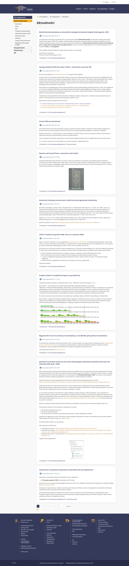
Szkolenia (18, 38)
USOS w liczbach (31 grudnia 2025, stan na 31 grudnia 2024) (61, 235)
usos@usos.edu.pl (65, 418)
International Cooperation (105, 526)
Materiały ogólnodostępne (28, 548)
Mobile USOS (101, 530)
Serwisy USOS (25, 527)
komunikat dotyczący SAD (60, 74)
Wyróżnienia (24, 531)
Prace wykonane (71, 144)
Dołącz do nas (25, 522)
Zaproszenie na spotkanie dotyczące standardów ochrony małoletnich (66, 470)
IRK (15, 53)
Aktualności (18, 24)
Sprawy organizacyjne (20, 21)
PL (112, 2)
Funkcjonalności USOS (27, 525)
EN (115, 2)
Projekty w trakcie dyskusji (22, 31)
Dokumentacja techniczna (79, 524)
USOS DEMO (24, 535)
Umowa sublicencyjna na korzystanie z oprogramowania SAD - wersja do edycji (65, 105)
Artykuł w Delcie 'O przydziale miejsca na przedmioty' (59, 275)
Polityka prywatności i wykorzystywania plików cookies (79, 563)
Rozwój (23, 533)
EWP (99, 528)
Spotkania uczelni (20, 36)
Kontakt (78, 9)
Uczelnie (23, 539)
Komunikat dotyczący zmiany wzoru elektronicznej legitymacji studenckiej (68, 200)
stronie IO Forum (60, 349)
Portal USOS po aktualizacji (49, 121)
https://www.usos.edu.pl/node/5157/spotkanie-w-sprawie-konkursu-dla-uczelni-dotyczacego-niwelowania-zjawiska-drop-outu (74, 382)
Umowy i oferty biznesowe (22, 40)
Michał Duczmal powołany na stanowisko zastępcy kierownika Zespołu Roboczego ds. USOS (74, 32)
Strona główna (43, 17)
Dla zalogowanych (102, 9)
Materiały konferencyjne (79, 534)
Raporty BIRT (50, 543)
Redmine (49, 535)
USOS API (75, 542)
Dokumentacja (18, 50)
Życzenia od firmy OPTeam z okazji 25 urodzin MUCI (58, 153)
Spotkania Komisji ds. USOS (22, 33)
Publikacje (92, 9)
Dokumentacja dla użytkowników (77, 521)
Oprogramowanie (19, 48)
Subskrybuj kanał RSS (37, 509)
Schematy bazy (51, 539)
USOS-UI (74, 544)
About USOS (101, 520)
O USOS (85, 9)
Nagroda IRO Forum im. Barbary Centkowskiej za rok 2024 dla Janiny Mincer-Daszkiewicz (73, 336)
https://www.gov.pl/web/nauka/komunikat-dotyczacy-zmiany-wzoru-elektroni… (78, 222)
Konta (17, 26)
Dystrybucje (50, 537)
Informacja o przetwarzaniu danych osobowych (52, 563)
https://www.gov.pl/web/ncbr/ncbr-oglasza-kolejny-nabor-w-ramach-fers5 (76, 428)
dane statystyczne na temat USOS (77, 242)
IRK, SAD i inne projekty (27, 529)
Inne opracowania (77, 536)
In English (111, 9)
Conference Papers (103, 524)
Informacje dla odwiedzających (56, 58)
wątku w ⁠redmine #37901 (47, 485)
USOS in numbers (103, 522)
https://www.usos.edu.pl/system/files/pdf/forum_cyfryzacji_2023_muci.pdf (80, 398)
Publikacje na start (26, 546)
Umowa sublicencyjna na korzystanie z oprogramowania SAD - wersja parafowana (66, 103)
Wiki (16, 29)
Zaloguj (106, 2)
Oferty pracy (24, 551)
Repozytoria (50, 541)
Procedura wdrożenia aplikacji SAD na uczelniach (56, 107)
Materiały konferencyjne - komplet (22, 44)
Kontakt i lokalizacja (26, 520)
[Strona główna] (23, 8)
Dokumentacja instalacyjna (79, 526)
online (93, 283)
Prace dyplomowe (77, 529)
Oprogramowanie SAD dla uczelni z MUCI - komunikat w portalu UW (65, 67)
